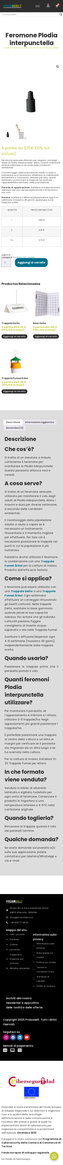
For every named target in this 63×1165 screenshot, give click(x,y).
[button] (57, 66)
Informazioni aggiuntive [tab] (39, 422)
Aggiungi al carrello (31, 262)
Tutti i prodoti (28, 257)
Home (7, 47)
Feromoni (18, 47)
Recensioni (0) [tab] (14, 427)
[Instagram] (6, 1037)
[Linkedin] (20, 1037)
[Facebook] (13, 1037)
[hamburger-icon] (37, 6)
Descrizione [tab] (13, 422)
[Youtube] (27, 1037)
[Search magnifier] (61, 14)
